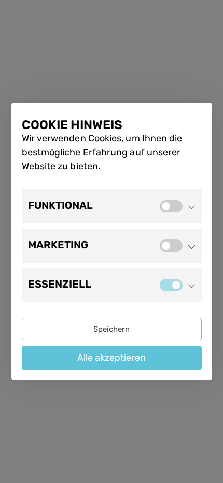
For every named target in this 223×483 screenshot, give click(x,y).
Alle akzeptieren (111, 357)
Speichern (111, 329)
